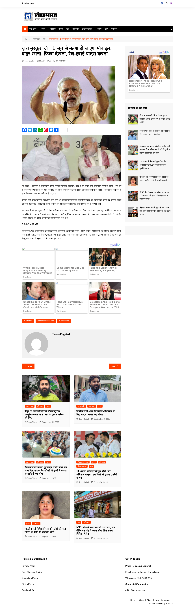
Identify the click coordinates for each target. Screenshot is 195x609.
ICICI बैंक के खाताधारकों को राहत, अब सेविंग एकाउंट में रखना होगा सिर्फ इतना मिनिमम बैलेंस (95, 530)
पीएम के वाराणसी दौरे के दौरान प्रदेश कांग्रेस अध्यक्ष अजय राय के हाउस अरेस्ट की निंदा (44, 414)
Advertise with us (162, 600)
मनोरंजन (76, 29)
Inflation (29, 321)
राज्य (43, 29)
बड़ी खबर (32, 29)
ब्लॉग (106, 29)
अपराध (52, 29)
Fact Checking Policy (32, 572)
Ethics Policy (28, 584)
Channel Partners (155, 604)
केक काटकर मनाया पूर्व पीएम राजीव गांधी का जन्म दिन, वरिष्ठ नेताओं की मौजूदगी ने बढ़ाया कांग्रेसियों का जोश (46, 470)
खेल (67, 29)
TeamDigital (29, 61)
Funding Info (28, 590)
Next (113, 366)
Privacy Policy (28, 566)
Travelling (65, 321)
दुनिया (61, 29)
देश (57, 61)
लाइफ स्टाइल (87, 29)
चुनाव (93, 462)
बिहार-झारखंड (82, 466)
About (141, 600)
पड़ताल (114, 29)
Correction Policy (30, 578)
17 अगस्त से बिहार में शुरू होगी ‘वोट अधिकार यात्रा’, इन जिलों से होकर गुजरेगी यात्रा (96, 474)
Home (133, 600)
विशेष (99, 29)
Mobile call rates (46, 321)
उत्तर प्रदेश (29, 406)
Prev (30, 366)
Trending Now (28, 3)
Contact (169, 604)
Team (149, 600)
